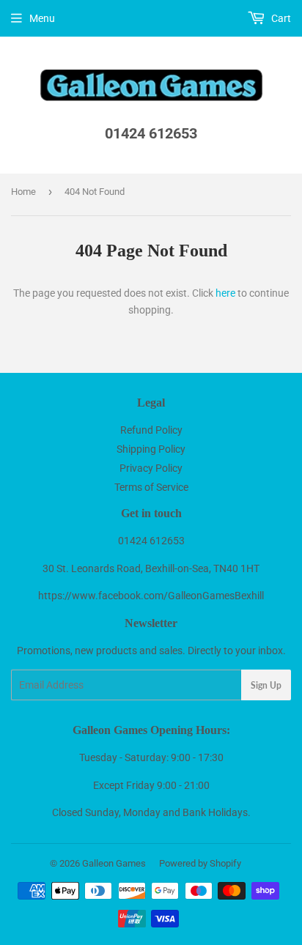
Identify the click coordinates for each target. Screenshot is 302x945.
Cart (280, 18)
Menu (42, 18)
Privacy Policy (151, 468)
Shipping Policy (151, 449)
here (225, 293)
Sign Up (266, 685)
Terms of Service (151, 487)
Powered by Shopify (200, 863)
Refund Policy (151, 430)
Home (23, 191)
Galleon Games (114, 863)
